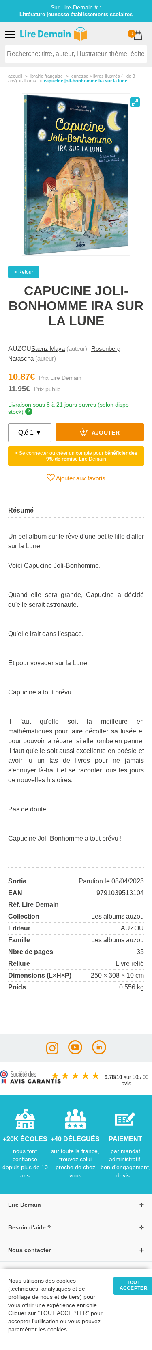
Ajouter (105, 433)
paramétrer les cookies (37, 1329)
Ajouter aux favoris (80, 478)
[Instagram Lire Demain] (52, 1052)
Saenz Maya (48, 348)
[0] (138, 35)
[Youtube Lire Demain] (75, 1052)
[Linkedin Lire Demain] (99, 1052)
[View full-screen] (135, 102)
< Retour (23, 272)
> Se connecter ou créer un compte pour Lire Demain (76, 456)
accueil (15, 76)
